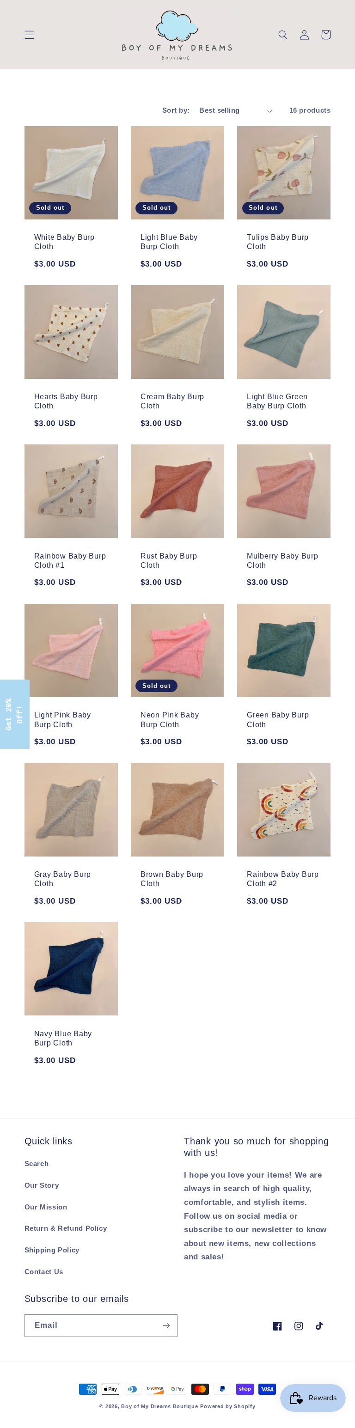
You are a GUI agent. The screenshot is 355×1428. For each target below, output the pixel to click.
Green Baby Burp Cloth (278, 719)
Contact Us (43, 1272)
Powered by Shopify (227, 1406)
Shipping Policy (52, 1250)
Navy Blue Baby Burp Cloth (63, 1038)
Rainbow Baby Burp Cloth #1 (70, 560)
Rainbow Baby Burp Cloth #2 (283, 878)
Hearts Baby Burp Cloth (66, 401)
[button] (29, 34)
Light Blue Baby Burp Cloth (169, 241)
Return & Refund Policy (65, 1228)
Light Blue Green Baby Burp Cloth (277, 401)
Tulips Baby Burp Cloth (278, 241)
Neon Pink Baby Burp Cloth (170, 719)
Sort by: (176, 110)
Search (36, 1163)
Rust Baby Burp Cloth (169, 560)
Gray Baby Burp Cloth (63, 878)
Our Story (41, 1185)
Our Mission (45, 1207)
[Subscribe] (166, 1325)
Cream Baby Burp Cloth (172, 401)
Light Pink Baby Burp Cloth (62, 719)
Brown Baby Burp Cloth (172, 878)
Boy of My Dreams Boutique (159, 1406)
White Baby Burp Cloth (64, 241)
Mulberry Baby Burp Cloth (282, 560)
